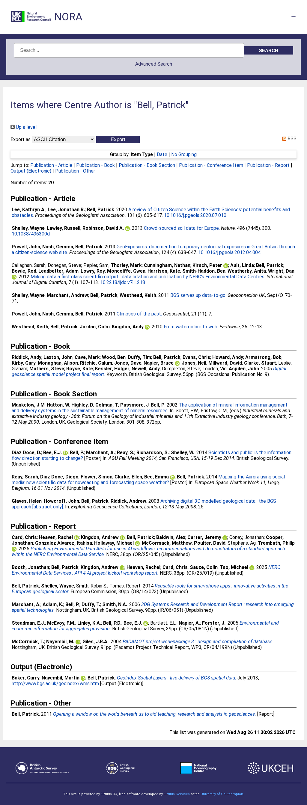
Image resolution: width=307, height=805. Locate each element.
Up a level (26, 127)
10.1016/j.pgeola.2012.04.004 (229, 252)
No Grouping (184, 154)
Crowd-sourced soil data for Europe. (182, 228)
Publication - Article (51, 165)
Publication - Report (268, 165)
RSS (291, 138)
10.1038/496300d (31, 234)
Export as (20, 139)
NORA (68, 17)
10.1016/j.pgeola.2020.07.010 (195, 215)
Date (162, 154)
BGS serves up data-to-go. (198, 295)
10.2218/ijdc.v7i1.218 (122, 282)
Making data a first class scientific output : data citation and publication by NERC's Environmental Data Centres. (148, 277)
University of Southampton (222, 794)
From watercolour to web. (191, 327)
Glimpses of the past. (139, 314)
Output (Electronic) (30, 171)
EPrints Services (177, 794)
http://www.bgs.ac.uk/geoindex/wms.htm (55, 683)
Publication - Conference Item (211, 165)
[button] (118, 139)
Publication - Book (95, 165)
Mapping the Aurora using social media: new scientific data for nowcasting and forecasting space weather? (148, 479)
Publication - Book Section (147, 165)
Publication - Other (75, 171)
